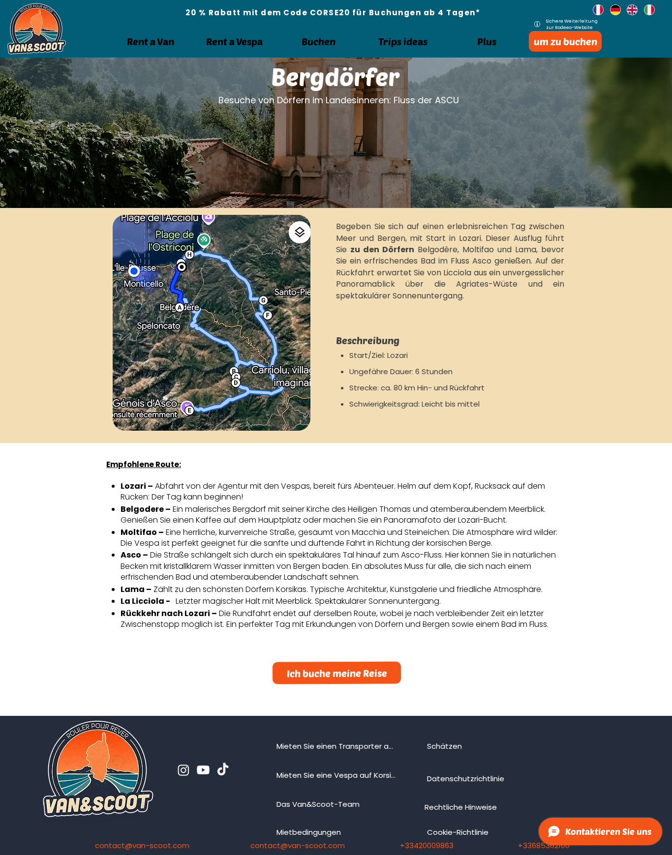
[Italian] (645, 10)
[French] (594, 10)
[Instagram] (183, 770)
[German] (611, 10)
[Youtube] (203, 770)
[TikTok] (222, 770)
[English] (628, 10)
